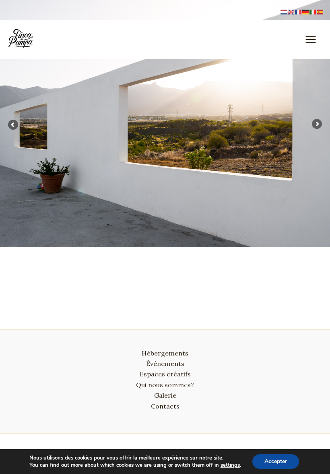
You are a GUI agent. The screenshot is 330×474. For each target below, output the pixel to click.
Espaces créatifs (165, 374)
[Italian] (313, 11)
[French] (298, 11)
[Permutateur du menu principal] (311, 39)
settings (230, 465)
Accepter (275, 461)
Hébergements (165, 353)
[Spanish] (320, 11)
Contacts (165, 406)
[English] (291, 11)
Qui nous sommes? (165, 385)
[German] (305, 11)
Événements (165, 364)
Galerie (165, 395)
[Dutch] (284, 11)
